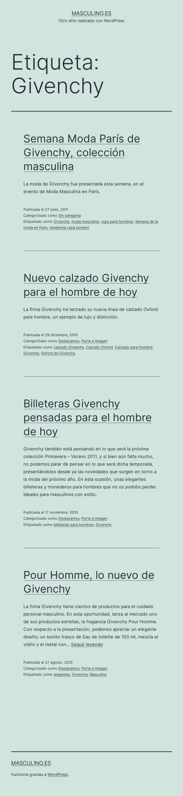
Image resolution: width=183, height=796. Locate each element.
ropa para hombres (117, 221)
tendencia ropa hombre (69, 227)
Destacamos (68, 341)
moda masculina (85, 221)
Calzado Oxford (99, 347)
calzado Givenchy (69, 347)
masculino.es (91, 13)
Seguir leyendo (87, 644)
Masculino (98, 674)
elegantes (62, 674)
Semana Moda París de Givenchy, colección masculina (81, 152)
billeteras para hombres (74, 524)
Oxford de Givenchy (58, 353)
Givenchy (61, 221)
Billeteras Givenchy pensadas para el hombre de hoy (87, 417)
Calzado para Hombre (133, 347)
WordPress (58, 774)
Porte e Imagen (94, 341)
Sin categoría (69, 215)
